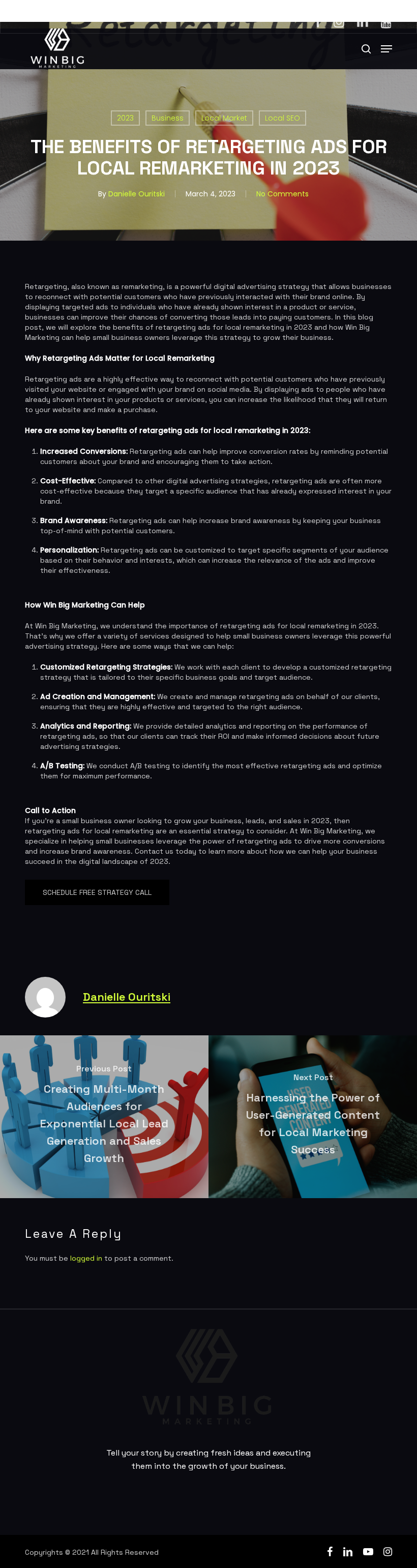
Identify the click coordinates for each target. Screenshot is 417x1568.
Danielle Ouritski (136, 194)
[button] (386, 49)
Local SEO (282, 118)
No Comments (282, 194)
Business (168, 118)
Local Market (224, 118)
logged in (86, 1258)
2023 (125, 118)
